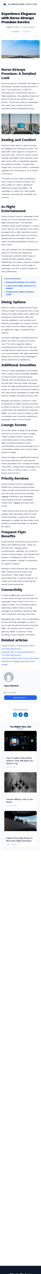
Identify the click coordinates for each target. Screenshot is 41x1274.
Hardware (16, 31)
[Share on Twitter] (15, 714)
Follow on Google (12, 1270)
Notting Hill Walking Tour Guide (21, 282)
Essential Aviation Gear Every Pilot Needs (20, 658)
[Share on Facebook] (20, 714)
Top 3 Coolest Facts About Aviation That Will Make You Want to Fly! (19, 760)
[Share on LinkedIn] (26, 714)
